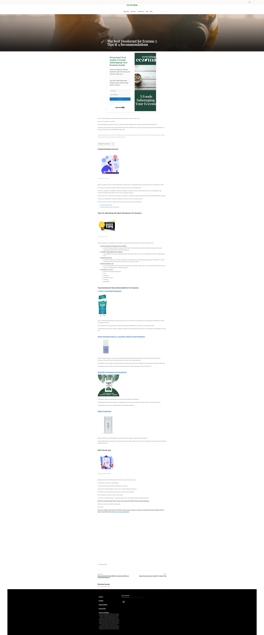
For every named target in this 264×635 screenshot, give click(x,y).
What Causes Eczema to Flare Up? (110, 207)
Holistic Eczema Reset (117, 512)
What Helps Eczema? (106, 205)
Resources (141, 11)
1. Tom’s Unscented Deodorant (109, 291)
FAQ (147, 11)
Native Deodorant (104, 411)
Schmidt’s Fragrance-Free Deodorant (112, 372)
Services (133, 11)
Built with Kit (120, 107)
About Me (126, 11)
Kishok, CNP (109, 47)
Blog (151, 11)
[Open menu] (249, 2)
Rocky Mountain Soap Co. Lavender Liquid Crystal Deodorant (121, 336)
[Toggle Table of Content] (112, 144)
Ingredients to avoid (107, 269)
